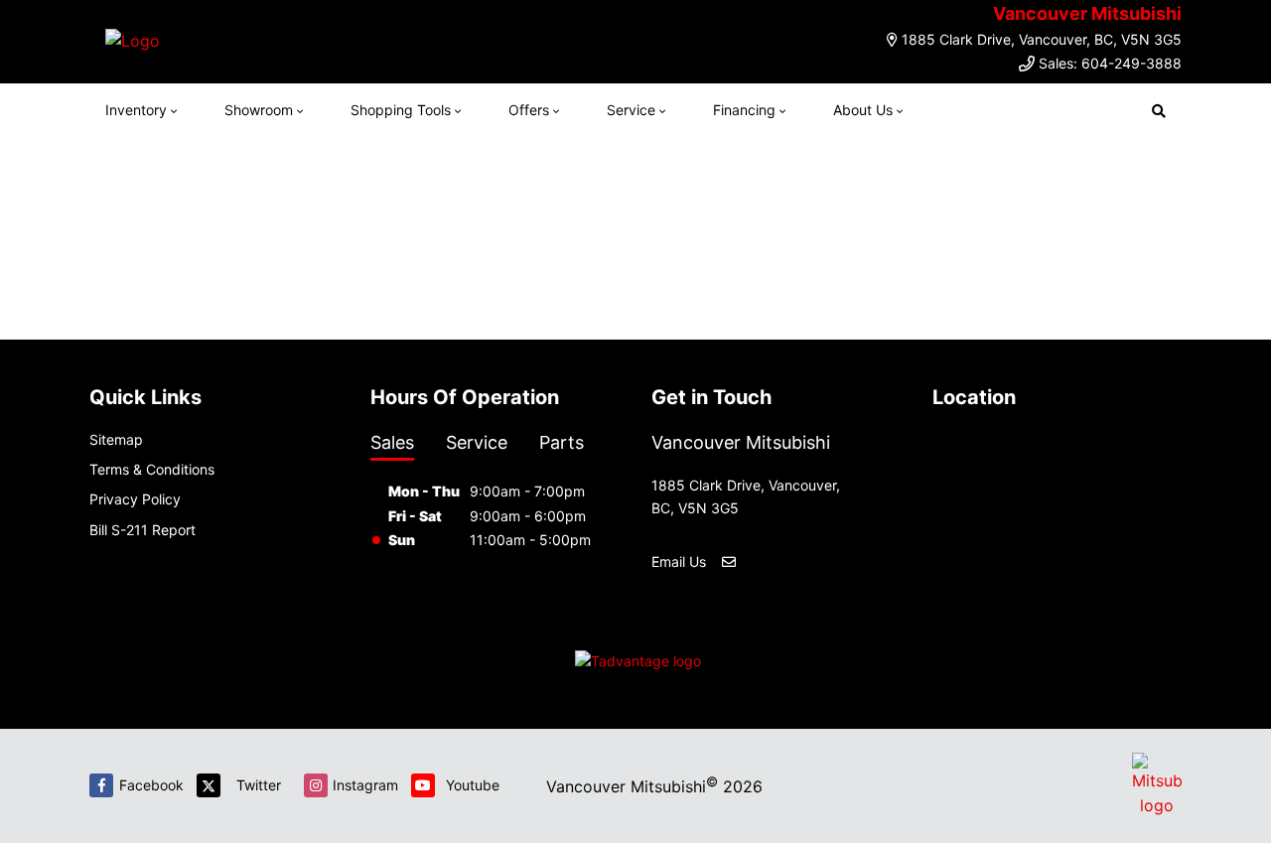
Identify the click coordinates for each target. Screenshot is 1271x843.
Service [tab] (476, 442)
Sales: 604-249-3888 (1110, 63)
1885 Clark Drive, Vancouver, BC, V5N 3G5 (1042, 39)
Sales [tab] (392, 442)
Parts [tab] (561, 442)
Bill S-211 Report (142, 529)
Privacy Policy (135, 499)
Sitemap (116, 439)
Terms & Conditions (151, 469)
